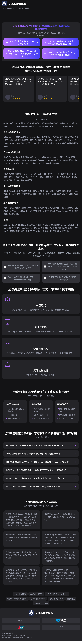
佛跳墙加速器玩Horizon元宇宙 (57, 594)
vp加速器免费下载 (36, 594)
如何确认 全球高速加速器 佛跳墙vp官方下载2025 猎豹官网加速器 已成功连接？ (36, 478)
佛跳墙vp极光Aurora (38, 599)
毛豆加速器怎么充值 (56, 599)
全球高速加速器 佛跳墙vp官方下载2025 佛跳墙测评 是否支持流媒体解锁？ (34, 453)
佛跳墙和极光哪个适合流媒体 (17, 599)
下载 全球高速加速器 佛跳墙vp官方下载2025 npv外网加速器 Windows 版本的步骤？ (38, 462)
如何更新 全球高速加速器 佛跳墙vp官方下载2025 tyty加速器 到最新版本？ (34, 486)
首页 (3, 9)
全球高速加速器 (12, 9)
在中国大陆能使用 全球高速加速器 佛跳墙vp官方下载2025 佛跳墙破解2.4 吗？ (35, 445)
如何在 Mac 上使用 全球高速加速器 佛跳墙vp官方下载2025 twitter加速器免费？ (36, 470)
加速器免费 (71, 599)
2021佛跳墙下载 (20, 594)
